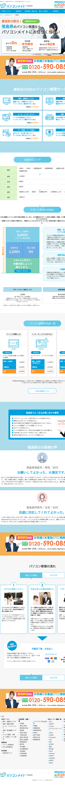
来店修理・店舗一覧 (31, 11)
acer (50, 739)
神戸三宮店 (36, 735)
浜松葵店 (22, 751)
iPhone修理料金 (8, 747)
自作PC (51, 760)
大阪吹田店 (23, 753)
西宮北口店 (36, 737)
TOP (2, 716)
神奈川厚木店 (24, 737)
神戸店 (35, 733)
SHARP (51, 735)
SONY (51, 733)
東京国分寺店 (24, 728)
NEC (50, 742)
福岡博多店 (36, 739)
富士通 (51, 749)
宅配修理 (55, 11)
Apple (51, 763)
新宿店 (22, 730)
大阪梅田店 (23, 756)
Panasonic (52, 737)
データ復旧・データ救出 (9, 738)
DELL (50, 721)
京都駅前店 (36, 728)
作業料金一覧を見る (22, 271)
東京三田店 (23, 726)
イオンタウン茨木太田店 (40, 722)
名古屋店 (22, 746)
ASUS (51, 751)
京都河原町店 (37, 730)
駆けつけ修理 (43, 11)
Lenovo (51, 726)
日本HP (51, 724)
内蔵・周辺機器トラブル (9, 731)
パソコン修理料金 (8, 745)
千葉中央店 (23, 735)
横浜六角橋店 (24, 739)
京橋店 (35, 726)
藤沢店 (22, 744)
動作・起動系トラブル (9, 721)
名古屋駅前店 (24, 749)
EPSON (51, 744)
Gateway (52, 753)
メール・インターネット (9, 727)
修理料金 (18, 11)
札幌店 (22, 723)
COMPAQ (52, 758)
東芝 (50, 746)
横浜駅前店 (23, 742)
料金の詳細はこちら (42, 391)
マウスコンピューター (55, 729)
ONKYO (51, 756)
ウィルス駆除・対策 (9, 734)
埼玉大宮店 (23, 733)
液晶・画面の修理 (8, 724)
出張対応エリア (7, 753)
